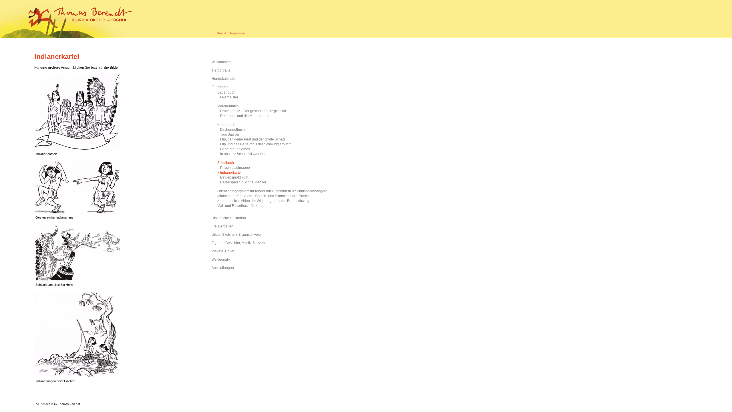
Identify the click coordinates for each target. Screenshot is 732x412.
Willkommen (221, 62)
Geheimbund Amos (235, 149)
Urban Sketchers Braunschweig (236, 235)
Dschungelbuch (232, 130)
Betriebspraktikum (234, 177)
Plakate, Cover (223, 251)
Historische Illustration (229, 218)
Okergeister (229, 97)
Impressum (237, 33)
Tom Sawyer (229, 134)
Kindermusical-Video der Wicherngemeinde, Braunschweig (263, 201)
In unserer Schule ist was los (242, 154)
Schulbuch (225, 163)
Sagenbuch (226, 92)
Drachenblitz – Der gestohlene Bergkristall (253, 111)
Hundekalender (224, 79)
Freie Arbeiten (222, 226)
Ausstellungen (223, 268)
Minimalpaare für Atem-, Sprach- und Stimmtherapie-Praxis (263, 196)
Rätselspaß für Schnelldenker (243, 182)
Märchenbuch (228, 106)
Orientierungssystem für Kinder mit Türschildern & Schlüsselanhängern (272, 191)
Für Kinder (220, 87)
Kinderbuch (226, 125)
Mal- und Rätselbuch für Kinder (241, 206)
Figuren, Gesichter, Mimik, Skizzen (238, 243)
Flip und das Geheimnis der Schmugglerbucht (255, 144)
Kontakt (222, 33)
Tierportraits (221, 70)
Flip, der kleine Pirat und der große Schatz (252, 139)
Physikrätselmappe (235, 168)
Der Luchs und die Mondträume (244, 116)
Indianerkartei (231, 173)
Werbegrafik (221, 260)
